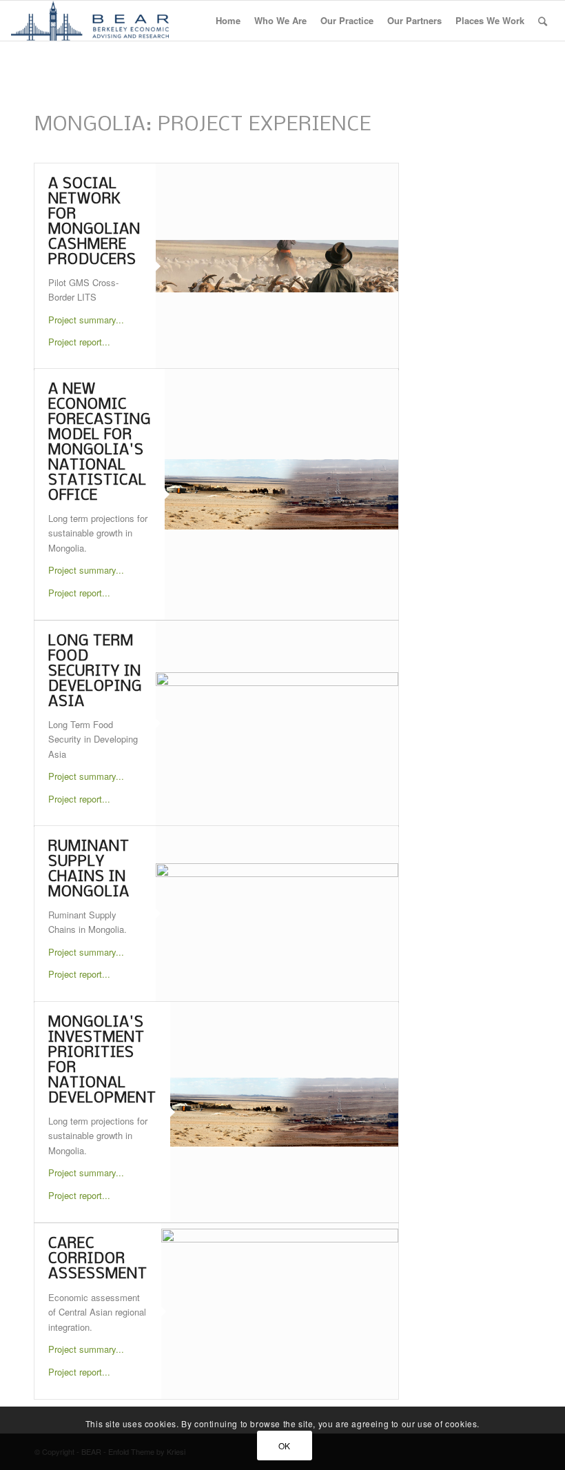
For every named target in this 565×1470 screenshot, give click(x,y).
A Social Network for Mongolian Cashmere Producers (94, 222)
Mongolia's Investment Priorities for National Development (102, 1061)
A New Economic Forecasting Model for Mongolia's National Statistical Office (99, 443)
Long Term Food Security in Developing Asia (95, 672)
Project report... (79, 341)
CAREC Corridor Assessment (97, 1259)
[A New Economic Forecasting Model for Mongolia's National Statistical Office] (281, 494)
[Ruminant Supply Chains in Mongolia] (277, 914)
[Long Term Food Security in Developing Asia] (277, 723)
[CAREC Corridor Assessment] (279, 1311)
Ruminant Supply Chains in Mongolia (89, 869)
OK (284, 1445)
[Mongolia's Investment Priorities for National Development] (284, 1112)
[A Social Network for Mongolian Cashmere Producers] (277, 266)
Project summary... (86, 319)
